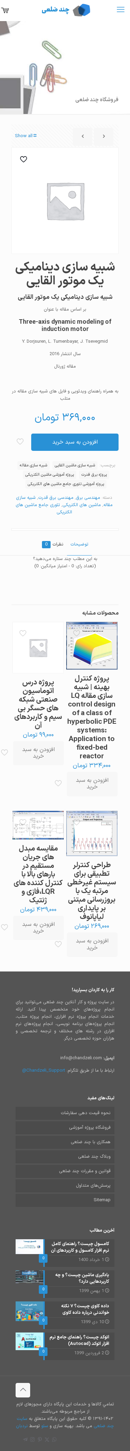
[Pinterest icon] (39, 1440)
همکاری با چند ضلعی (91, 1142)
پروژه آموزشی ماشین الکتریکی (49, 475)
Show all (24, 136)
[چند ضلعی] (65, 10)
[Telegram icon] (25, 1440)
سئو (44, 1426)
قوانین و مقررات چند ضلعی (85, 1171)
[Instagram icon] (32, 1440)
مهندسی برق (88, 497)
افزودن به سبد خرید (75, 442)
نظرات (54, 544)
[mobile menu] (121, 10)
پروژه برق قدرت (94, 475)
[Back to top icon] (23, 1390)
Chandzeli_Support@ (43, 1070)
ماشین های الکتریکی (81, 505)
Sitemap (102, 1200)
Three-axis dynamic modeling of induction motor (65, 325)
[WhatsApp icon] (54, 1440)
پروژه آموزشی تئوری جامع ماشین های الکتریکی (66, 484)
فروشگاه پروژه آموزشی (90, 1127)
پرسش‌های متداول (93, 1185)
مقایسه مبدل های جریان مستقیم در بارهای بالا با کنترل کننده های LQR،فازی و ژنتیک (38, 874)
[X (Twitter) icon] (47, 1440)
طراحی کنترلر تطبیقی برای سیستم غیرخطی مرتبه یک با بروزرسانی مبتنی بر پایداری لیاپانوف (91, 891)
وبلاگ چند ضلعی (94, 1156)
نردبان (22, 1426)
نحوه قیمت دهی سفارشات (86, 1113)
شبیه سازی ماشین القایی (75, 465)
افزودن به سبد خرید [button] (92, 783)
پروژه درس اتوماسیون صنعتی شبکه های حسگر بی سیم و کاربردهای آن (38, 704)
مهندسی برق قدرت (55, 497)
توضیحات (79, 544)
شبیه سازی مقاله (33, 465)
